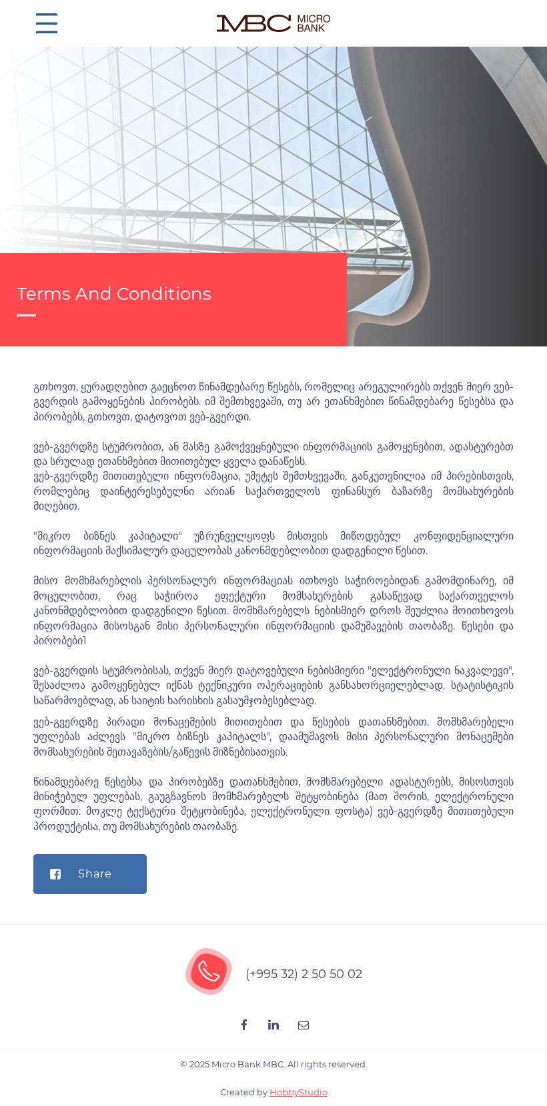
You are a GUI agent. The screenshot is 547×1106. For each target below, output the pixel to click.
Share (95, 873)
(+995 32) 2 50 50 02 (303, 974)
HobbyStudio (298, 1092)
